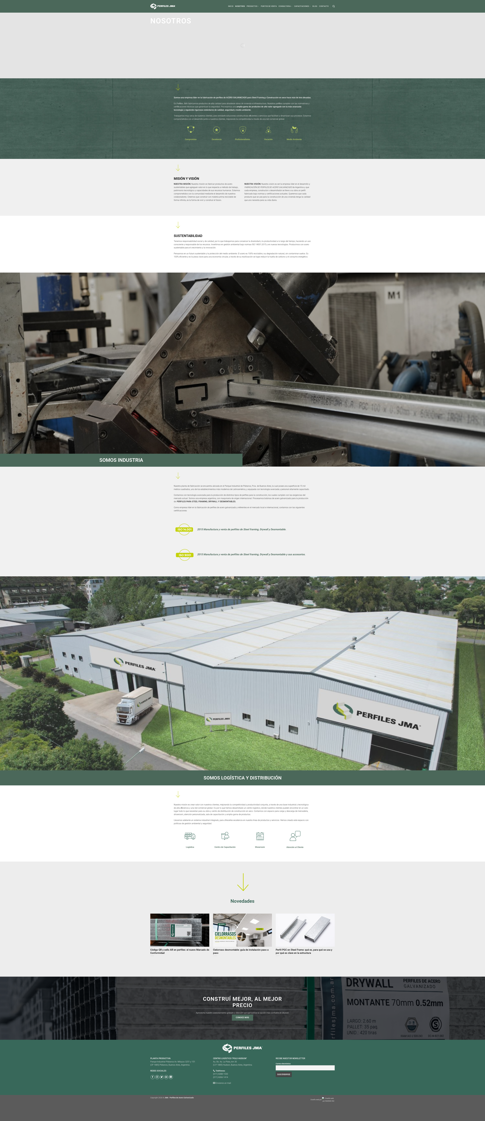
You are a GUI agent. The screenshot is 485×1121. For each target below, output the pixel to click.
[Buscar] (334, 6)
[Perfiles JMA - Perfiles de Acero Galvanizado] (163, 6)
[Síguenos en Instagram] (157, 1077)
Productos (252, 6)
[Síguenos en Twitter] (162, 1077)
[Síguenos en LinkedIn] (171, 1077)
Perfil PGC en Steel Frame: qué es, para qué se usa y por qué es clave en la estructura (304, 951)
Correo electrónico (283, 1064)
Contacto (324, 6)
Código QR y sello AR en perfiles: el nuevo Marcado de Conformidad (179, 951)
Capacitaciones (301, 6)
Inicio (231, 6)
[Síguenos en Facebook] (153, 1077)
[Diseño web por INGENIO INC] (328, 1100)
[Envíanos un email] (166, 1077)
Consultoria (284, 6)
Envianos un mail (223, 1083)
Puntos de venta (269, 6)
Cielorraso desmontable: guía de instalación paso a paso (241, 951)
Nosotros (240, 6)
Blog (314, 6)
